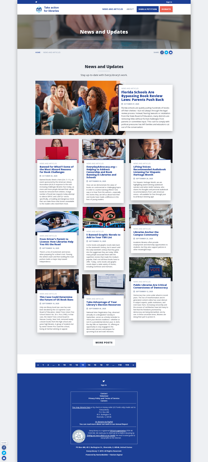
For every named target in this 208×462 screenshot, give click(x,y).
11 (70, 365)
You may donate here (81, 407)
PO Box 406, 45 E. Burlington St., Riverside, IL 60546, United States (104, 447)
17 (107, 365)
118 (120, 365)
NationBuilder (102, 455)
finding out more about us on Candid (101, 435)
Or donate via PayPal (104, 422)
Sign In (169, 2)
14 (89, 365)
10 (64, 365)
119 (127, 365)
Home (37, 52)
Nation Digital (116, 455)
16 (101, 365)
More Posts (104, 342)
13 (83, 365)
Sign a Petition (148, 9)
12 (77, 365)
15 (95, 365)
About (130, 9)
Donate (166, 9)
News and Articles (112, 9)
